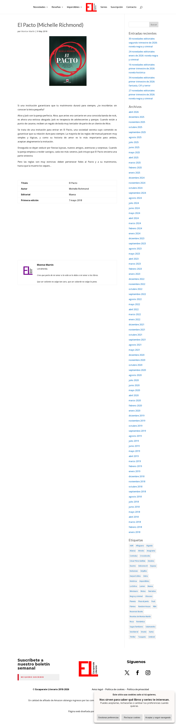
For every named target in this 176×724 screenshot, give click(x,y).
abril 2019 (134, 456)
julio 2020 (134, 380)
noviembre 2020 (137, 360)
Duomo (133, 566)
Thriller (132, 637)
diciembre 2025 (136, 116)
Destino (151, 561)
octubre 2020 (135, 364)
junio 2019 (134, 445)
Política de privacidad (138, 689)
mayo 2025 (134, 152)
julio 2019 (134, 440)
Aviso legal (97, 689)
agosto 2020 (135, 375)
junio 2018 (134, 506)
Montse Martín (28, 31)
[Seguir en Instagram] (148, 672)
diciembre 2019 (136, 415)
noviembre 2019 (137, 420)
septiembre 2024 (137, 192)
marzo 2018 (135, 521)
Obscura (148, 596)
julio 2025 (134, 142)
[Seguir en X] (127, 672)
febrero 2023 (135, 268)
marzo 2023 (135, 263)
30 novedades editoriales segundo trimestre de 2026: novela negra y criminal (143, 42)
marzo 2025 (135, 162)
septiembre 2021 (137, 339)
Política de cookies (115, 689)
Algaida (149, 545)
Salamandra (150, 627)
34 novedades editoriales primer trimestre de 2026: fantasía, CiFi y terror (142, 81)
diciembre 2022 (136, 278)
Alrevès (141, 551)
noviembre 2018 (137, 481)
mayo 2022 (134, 304)
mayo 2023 (134, 253)
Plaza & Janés (143, 601)
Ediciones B (143, 566)
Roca (132, 621)
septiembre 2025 (137, 132)
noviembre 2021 (137, 329)
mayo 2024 (134, 213)
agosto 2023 (135, 248)
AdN (131, 545)
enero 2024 (134, 233)
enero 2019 (134, 471)
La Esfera (133, 586)
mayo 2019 (134, 451)
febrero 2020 (135, 405)
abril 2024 (134, 218)
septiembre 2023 (137, 243)
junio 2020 (134, 385)
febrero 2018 (135, 527)
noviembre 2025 (137, 122)
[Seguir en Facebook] (137, 672)
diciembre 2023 (136, 238)
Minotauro (134, 591)
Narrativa (152, 591)
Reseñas (56, 7)
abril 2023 (134, 258)
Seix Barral (134, 632)
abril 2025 (134, 157)
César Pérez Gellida (137, 561)
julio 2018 (134, 501)
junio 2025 (134, 147)
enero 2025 (134, 172)
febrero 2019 (135, 466)
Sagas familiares (136, 627)
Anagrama (151, 551)
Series (104, 7)
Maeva (150, 586)
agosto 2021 (135, 344)
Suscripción (117, 7)
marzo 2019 (135, 461)
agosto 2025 (135, 137)
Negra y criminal (136, 596)
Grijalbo (144, 571)
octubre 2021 (135, 334)
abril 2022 (134, 309)
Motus (143, 591)
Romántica (140, 621)
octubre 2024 (135, 187)
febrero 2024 (135, 228)
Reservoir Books (136, 611)
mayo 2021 (134, 349)
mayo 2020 (134, 390)
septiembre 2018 (137, 491)
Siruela (143, 632)
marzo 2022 (135, 314)
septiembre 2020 (137, 370)
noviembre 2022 (137, 284)
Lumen (142, 586)
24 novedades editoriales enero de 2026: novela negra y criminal (143, 55)
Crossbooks (145, 556)
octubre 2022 (135, 289)
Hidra (145, 576)
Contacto (131, 7)
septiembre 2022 (137, 294)
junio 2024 (134, 208)
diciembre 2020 (136, 354)
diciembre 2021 (136, 324)
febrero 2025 (135, 167)
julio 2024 (134, 203)
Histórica (133, 581)
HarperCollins (135, 576)
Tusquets (142, 637)
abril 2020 (134, 395)
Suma (151, 632)
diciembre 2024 (136, 177)
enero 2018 (134, 532)
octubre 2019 (135, 425)
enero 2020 (134, 410)
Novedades (39, 7)
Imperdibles (73, 7)
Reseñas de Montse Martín (140, 616)
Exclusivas (134, 571)
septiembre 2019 (137, 430)
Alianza (132, 551)
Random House (144, 606)
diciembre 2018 (136, 476)
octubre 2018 (135, 486)
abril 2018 (134, 516)
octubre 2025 (135, 127)
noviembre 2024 (137, 182)
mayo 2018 (134, 511)
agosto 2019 (135, 435)
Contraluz (133, 556)
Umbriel (151, 637)
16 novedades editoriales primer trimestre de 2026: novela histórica (142, 68)
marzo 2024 (135, 223)
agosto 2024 (135, 197)
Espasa (153, 566)
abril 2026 (134, 111)
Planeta (133, 601)
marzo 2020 (135, 400)
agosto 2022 (135, 299)
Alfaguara (140, 545)
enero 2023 (134, 273)
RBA (154, 606)
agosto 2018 (135, 496)
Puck (153, 601)
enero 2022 (134, 319)
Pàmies (133, 606)
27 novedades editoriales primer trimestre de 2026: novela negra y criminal (142, 94)
